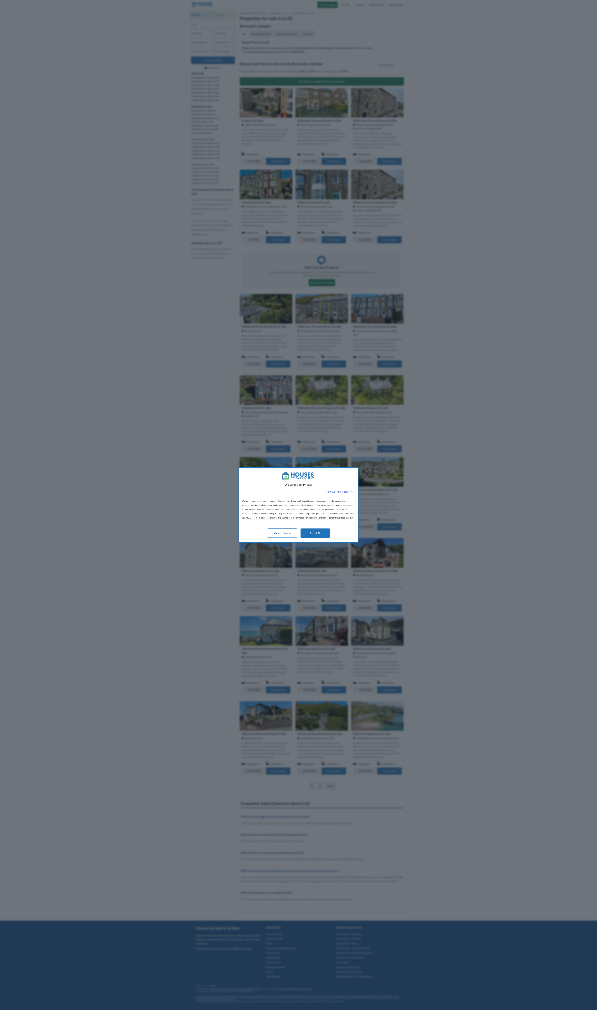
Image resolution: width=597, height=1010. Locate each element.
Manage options (282, 533)
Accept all (315, 533)
